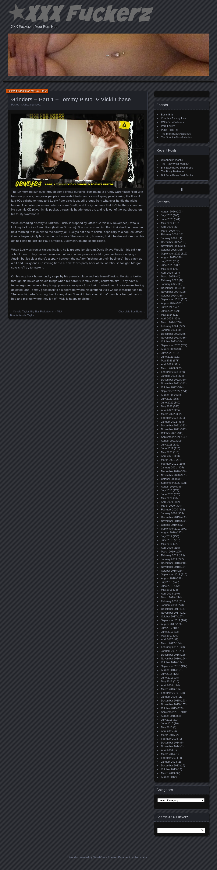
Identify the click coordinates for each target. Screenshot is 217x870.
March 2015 (168, 735)
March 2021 (168, 459)
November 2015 (170, 704)
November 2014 (170, 746)
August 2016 (168, 670)
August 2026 (168, 211)
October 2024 (169, 295)
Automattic (141, 857)
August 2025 (168, 257)
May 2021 (166, 452)
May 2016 (166, 681)
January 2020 (169, 513)
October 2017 (169, 616)
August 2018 (168, 578)
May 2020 (166, 498)
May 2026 (166, 223)
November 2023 (170, 337)
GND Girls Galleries (172, 122)
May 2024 (166, 314)
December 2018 (170, 563)
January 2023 (169, 375)
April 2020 (167, 501)
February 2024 (169, 326)
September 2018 (170, 574)
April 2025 (167, 272)
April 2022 (167, 410)
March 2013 (168, 773)
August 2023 (168, 349)
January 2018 (169, 605)
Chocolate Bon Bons (130, 311)
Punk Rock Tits (169, 129)
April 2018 (167, 593)
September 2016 (170, 666)
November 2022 (170, 383)
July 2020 (166, 490)
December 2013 (170, 765)
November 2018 (170, 566)
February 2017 (169, 647)
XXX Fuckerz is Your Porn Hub (34, 26)
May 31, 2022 (39, 91)
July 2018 (166, 582)
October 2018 (169, 570)
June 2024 (167, 310)
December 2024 (170, 288)
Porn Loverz (168, 126)
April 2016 (167, 685)
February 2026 (169, 234)
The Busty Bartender (173, 171)
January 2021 (169, 467)
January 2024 (169, 330)
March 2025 (168, 276)
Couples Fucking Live (173, 118)
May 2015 (166, 727)
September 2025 (170, 253)
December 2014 (170, 742)
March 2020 (168, 505)
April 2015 (167, 731)
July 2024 (166, 307)
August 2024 (168, 303)
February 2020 (169, 509)
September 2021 (170, 437)
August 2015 (168, 715)
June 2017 (167, 631)
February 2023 (169, 372)
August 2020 (168, 486)
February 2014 (169, 757)
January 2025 (169, 284)
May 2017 (166, 635)
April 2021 (167, 456)
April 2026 (167, 226)
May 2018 (166, 589)
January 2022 (169, 421)
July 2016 (166, 673)
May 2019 (166, 544)
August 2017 (168, 624)
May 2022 (166, 406)
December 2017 (170, 608)
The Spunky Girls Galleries (176, 137)
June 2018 (167, 586)
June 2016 (167, 677)
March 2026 (168, 230)
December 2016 (170, 654)
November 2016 (170, 658)
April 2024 (167, 318)
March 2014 (168, 754)
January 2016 (169, 696)
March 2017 (168, 643)
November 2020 (170, 475)
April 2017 (167, 639)
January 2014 (169, 761)
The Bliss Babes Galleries (176, 133)
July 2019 (166, 536)
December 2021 (170, 425)
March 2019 (168, 551)
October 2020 (169, 479)
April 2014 (167, 750)
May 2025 (166, 268)
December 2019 (170, 517)
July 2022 (166, 398)
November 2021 (170, 429)
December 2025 (170, 242)
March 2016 (168, 689)
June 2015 (167, 723)
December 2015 (170, 700)
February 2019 (169, 555)
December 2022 (170, 379)
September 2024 (170, 299)
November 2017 (170, 612)
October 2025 (169, 249)
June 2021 (167, 448)
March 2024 (168, 322)
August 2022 (168, 395)
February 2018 (169, 601)
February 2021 (169, 463)
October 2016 (169, 662)
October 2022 (169, 387)
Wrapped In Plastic (172, 160)
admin (23, 91)
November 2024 (170, 291)
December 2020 (170, 471)
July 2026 (166, 215)
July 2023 (166, 352)
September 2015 (170, 712)
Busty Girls (167, 114)
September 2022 (170, 391)
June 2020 (167, 494)
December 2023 (170, 333)
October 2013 (169, 769)
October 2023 (169, 341)
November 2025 (170, 246)
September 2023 (170, 345)
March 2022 (168, 414)
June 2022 (167, 402)
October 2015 (169, 708)
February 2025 (169, 280)
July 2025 (166, 261)
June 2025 (167, 265)
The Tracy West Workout (175, 163)
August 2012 (168, 777)
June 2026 (167, 219)
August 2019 (168, 532)
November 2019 (170, 521)
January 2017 (169, 650)
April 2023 (167, 364)
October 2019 (169, 524)
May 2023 (166, 360)
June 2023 (167, 356)
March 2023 (168, 368)
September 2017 (170, 620)
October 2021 (169, 433)
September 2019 (170, 528)
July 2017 (166, 628)
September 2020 (170, 482)
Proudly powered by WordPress (87, 857)
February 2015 (169, 738)
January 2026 (169, 238)
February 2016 (169, 693)
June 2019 (167, 540)
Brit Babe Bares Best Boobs (177, 167)
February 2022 (169, 417)
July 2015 (166, 719)
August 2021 (168, 440)
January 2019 (169, 559)
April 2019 (167, 547)
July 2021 (166, 444)
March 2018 (168, 597)
